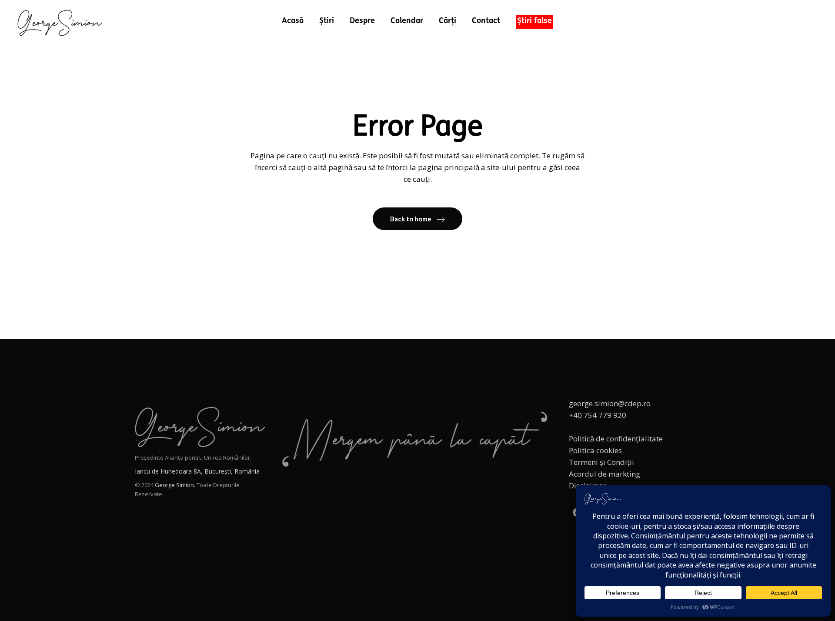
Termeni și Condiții (601, 462)
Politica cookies (595, 450)
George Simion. (175, 485)
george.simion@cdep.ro (610, 403)
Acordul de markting (604, 474)
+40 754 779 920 (597, 415)
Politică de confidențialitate (616, 439)
